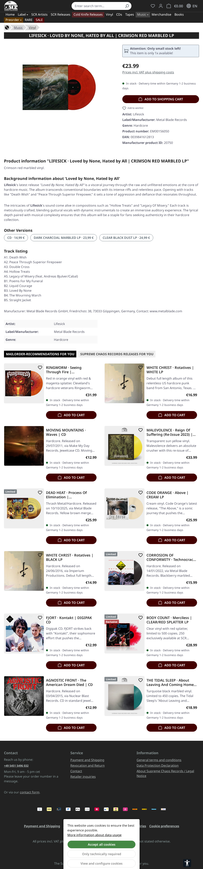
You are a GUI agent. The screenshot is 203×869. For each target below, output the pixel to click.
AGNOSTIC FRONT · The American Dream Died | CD (69, 682)
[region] (59, 87)
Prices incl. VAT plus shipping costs (148, 72)
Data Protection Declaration (158, 765)
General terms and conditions (159, 760)
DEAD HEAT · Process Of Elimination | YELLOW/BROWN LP (66, 494)
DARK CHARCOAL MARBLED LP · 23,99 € (64, 238)
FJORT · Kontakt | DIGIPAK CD (69, 619)
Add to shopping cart (163, 99)
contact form (29, 792)
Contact (76, 771)
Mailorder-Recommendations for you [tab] (40, 354)
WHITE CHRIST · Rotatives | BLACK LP (69, 557)
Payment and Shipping (87, 760)
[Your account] (161, 5)
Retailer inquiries (83, 776)
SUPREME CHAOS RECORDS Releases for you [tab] (116, 354)
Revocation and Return (87, 765)
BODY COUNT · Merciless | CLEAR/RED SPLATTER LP (169, 619)
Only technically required (101, 854)
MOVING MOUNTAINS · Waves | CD (66, 432)
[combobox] (97, 6)
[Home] (7, 27)
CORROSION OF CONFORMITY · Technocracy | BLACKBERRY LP (171, 557)
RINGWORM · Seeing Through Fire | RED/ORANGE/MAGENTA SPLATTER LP (67, 369)
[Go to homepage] (11, 6)
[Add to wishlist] (39, 367)
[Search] (126, 6)
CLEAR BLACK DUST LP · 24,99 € (126, 238)
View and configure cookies (101, 863)
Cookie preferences (164, 826)
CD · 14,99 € (16, 238)
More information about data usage (94, 835)
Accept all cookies (101, 844)
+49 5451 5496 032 (16, 765)
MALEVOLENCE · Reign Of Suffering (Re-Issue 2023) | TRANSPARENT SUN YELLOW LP (171, 432)
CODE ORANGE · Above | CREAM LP (168, 494)
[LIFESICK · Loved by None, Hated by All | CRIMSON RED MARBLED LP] (59, 87)
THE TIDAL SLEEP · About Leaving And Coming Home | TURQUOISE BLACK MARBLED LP (172, 682)
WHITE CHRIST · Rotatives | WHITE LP (170, 369)
